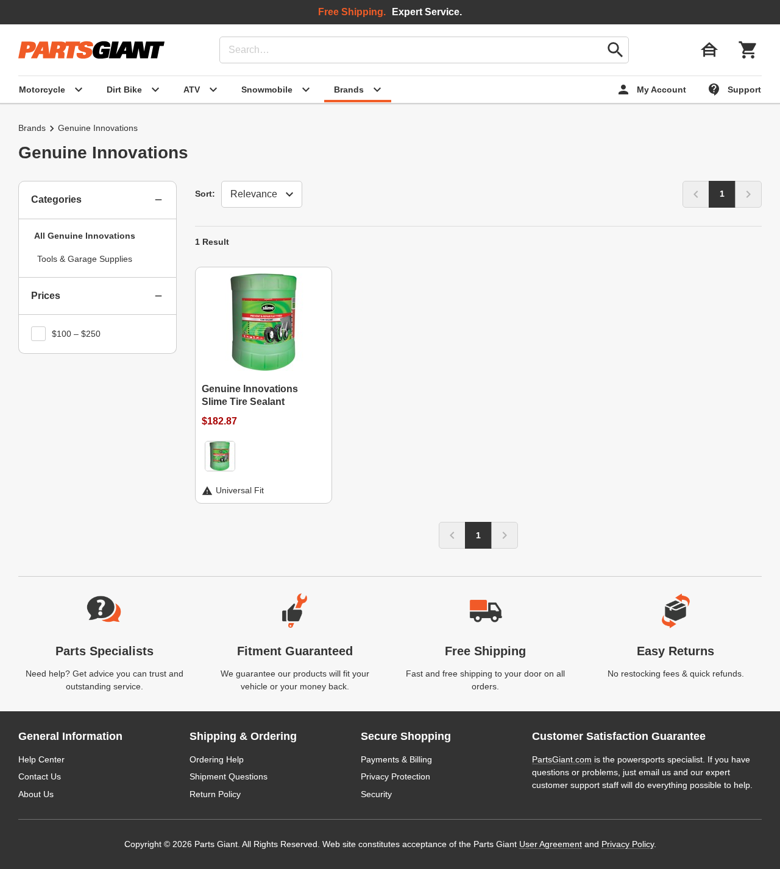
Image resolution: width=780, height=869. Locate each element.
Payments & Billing (396, 759)
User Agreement (550, 844)
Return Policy (215, 794)
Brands (32, 128)
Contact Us (39, 776)
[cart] (748, 50)
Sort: (205, 194)
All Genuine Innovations (84, 236)
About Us (36, 794)
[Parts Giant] (91, 50)
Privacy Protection (395, 776)
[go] (615, 50)
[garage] (709, 50)
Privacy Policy (627, 844)
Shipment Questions (229, 776)
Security (376, 794)
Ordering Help (217, 759)
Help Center (41, 759)
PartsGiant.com (562, 759)
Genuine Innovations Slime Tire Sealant (250, 395)
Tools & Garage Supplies (84, 259)
